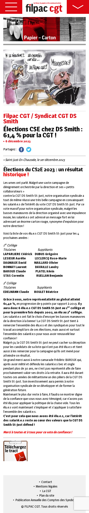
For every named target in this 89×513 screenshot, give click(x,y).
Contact (46, 482)
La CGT (46, 491)
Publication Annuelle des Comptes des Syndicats (46, 500)
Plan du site (46, 495)
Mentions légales (46, 486)
